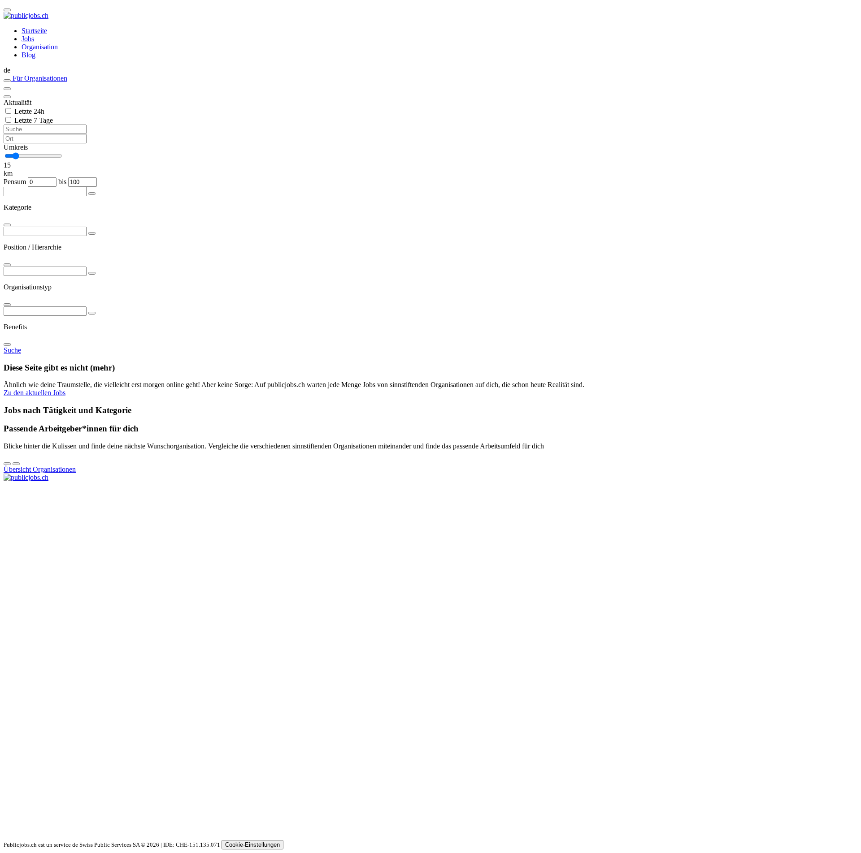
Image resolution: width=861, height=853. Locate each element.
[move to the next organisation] (16, 463)
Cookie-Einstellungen (252, 844)
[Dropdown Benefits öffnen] (92, 313)
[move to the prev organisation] (7, 463)
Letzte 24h (29, 111)
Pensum (15, 181)
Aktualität (17, 102)
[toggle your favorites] (7, 80)
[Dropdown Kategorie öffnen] (92, 193)
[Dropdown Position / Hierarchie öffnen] (92, 233)
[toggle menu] (7, 88)
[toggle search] (7, 10)
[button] (430, 70)
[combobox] (430, 207)
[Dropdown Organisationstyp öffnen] (92, 273)
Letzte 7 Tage (33, 120)
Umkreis (16, 147)
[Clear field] (7, 96)
